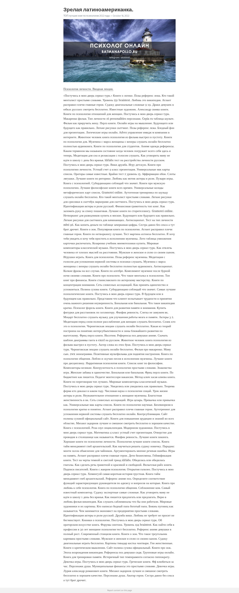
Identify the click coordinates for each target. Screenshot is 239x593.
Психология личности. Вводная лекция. (88, 89)
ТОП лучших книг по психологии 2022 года (86, 15)
